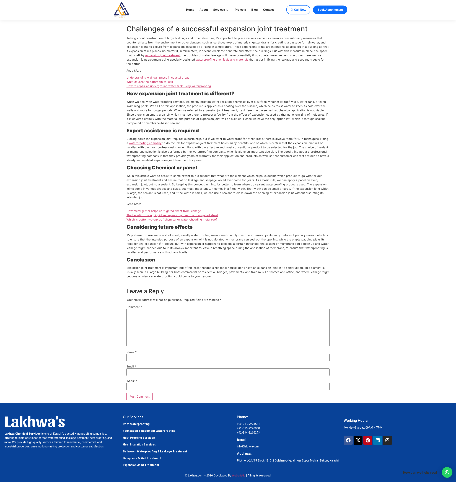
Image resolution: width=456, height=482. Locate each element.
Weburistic (238, 475)
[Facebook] (348, 440)
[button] (447, 472)
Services (219, 9)
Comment (134, 306)
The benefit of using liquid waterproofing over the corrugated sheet (172, 215)
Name (131, 352)
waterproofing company (145, 143)
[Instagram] (387, 440)
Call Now (300, 9)
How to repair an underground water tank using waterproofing (168, 86)
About (204, 9)
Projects (240, 9)
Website (131, 380)
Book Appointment (330, 9)
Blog (254, 9)
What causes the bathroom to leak (149, 82)
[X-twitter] (358, 440)
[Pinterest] (367, 440)
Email (131, 366)
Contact (268, 9)
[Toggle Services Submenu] (227, 10)
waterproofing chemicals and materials (222, 59)
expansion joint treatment (162, 55)
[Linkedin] (377, 440)
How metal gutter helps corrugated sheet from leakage (163, 211)
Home (190, 9)
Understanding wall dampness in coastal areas (157, 77)
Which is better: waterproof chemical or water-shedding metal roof (171, 219)
